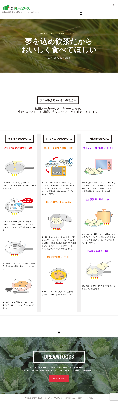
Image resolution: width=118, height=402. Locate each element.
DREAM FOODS (59, 356)
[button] (81, 13)
